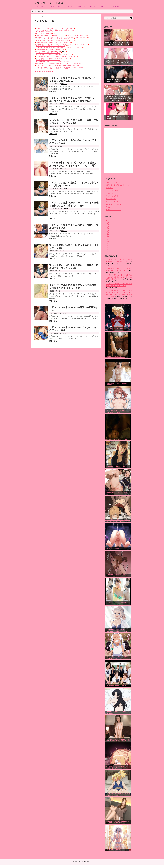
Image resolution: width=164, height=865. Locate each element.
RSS (46, 11)
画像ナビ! (109, 207)
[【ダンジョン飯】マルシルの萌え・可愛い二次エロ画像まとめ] (41, 231)
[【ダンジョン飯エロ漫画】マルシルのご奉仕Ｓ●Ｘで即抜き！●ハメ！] (41, 188)
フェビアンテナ (111, 199)
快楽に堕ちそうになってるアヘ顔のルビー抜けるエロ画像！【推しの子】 (118, 43)
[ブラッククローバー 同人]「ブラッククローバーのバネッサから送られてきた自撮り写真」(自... (60, 37)
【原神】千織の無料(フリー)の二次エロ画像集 (117, 117)
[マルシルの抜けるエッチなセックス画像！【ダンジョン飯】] (41, 251)
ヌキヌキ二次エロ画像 (48, 2)
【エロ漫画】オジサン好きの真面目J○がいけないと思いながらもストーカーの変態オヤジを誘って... (61, 44)
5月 (108, 228)
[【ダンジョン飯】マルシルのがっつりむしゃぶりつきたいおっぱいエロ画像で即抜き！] (41, 104)
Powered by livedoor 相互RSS (45, 71)
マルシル (64, 84)
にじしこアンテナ (112, 190)
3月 (108, 232)
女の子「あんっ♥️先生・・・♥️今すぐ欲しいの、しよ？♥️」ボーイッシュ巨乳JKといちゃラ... (60, 35)
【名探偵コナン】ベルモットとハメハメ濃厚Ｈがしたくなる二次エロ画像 (118, 80)
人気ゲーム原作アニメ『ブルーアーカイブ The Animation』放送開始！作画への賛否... (58, 65)
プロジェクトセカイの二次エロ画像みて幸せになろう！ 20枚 (52, 58)
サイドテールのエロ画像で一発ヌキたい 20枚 (48, 53)
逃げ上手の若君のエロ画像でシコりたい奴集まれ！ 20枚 (50, 46)
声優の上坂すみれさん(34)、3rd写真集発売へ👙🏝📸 (50, 51)
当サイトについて (37, 11)
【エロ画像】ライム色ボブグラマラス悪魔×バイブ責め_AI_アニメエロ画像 (55, 56)
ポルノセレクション (112, 201)
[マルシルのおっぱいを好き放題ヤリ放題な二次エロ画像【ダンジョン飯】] (41, 126)
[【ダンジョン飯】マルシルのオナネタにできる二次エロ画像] (41, 146)
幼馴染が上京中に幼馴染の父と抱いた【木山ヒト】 (49, 49)
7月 (108, 224)
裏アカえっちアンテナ (113, 210)
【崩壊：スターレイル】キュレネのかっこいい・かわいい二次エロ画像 (118, 62)
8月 (108, 222)
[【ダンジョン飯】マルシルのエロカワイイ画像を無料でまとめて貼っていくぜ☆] (41, 208)
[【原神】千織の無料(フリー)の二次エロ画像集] (118, 111)
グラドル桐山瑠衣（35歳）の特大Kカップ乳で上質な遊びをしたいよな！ (55, 39)
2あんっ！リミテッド (113, 182)
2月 (108, 234)
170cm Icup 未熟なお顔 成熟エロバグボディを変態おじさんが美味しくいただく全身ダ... (58, 47)
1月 (108, 236)
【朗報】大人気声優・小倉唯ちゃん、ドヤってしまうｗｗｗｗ (52, 42)
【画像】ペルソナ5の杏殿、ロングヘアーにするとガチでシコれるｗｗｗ (54, 28)
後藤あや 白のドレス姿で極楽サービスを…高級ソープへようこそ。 (54, 54)
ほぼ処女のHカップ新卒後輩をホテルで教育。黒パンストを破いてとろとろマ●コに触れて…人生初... (62, 63)
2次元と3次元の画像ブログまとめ (117, 185)
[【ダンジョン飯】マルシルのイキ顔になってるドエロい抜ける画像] (41, 84)
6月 (108, 226)
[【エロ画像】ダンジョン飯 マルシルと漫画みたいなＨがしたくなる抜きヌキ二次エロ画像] (41, 168)
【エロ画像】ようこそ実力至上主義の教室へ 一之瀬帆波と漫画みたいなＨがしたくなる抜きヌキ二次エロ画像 (118, 98)
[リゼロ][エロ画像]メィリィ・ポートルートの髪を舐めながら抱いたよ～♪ (54, 40)
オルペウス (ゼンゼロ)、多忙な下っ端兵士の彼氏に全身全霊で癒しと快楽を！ (56, 30)
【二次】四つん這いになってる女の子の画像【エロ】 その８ (52, 68)
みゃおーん (109, 193)
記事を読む (53, 91)
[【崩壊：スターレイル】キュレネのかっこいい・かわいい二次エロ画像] (118, 56)
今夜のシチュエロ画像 (113, 204)
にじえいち (109, 188)
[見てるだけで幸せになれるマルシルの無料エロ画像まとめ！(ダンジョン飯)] (41, 291)
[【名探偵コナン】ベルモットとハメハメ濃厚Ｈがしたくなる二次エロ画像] (118, 74)
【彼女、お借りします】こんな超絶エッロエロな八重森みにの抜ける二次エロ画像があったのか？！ (119, 277)
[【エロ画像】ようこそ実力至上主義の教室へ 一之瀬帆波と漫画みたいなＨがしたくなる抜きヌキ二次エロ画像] (118, 93)
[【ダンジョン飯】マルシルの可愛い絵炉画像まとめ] (41, 313)
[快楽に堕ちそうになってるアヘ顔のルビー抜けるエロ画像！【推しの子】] (118, 37)
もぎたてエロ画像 (112, 196)
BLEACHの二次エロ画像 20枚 (44, 32)
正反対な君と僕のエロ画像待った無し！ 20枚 (48, 60)
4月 (108, 230)
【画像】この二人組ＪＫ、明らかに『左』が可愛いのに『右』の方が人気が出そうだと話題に (60, 67)
